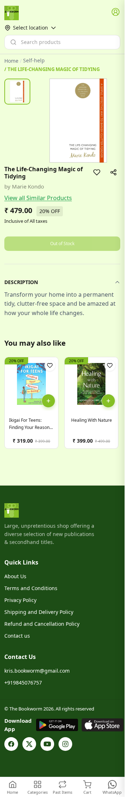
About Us (15, 576)
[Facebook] (11, 744)
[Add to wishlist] (97, 172)
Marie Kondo (28, 186)
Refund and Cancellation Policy (41, 623)
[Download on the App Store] (103, 725)
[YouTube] (47, 744)
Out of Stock (62, 243)
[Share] (113, 172)
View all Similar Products (38, 198)
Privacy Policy (20, 600)
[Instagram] (65, 744)
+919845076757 (23, 682)
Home (11, 60)
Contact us (17, 635)
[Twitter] (29, 744)
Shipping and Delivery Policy (38, 611)
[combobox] (62, 42)
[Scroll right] (113, 405)
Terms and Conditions (30, 588)
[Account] (116, 12)
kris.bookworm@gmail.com (37, 670)
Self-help (34, 60)
